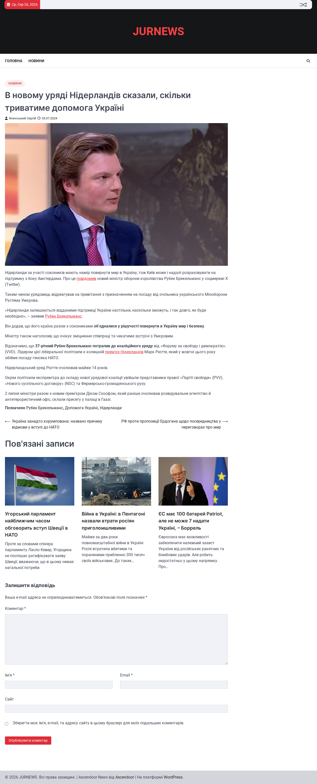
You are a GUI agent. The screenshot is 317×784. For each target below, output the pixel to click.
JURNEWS (158, 31)
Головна (13, 61)
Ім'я (10, 675)
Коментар (15, 608)
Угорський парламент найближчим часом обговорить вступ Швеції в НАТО (36, 524)
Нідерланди (111, 408)
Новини (36, 61)
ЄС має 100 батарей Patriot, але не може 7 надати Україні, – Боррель (190, 521)
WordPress (173, 777)
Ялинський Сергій (22, 118)
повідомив (86, 278)
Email (126, 675)
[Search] (308, 61)
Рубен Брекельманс (63, 316)
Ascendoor (124, 777)
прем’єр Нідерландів (124, 352)
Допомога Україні (81, 408)
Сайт (9, 699)
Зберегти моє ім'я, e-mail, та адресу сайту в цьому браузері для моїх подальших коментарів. (98, 723)
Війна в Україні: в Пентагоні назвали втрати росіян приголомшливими (113, 521)
